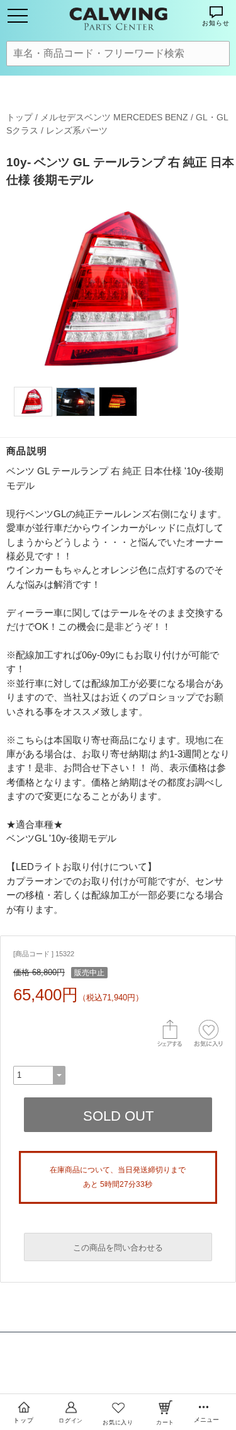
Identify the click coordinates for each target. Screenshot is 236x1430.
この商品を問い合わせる (118, 1247)
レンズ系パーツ (77, 130)
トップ (19, 117)
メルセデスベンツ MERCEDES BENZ (114, 117)
